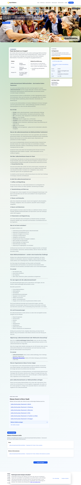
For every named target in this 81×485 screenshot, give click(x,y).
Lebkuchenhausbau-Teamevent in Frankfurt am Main (24, 416)
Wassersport (54, 2)
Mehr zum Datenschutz (35, 482)
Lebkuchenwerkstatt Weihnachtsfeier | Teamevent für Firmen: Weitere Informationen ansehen (29, 453)
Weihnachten (61, 2)
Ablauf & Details (55, 83)
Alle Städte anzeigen (15, 424)
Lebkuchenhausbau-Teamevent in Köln (20, 413)
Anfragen (71, 2)
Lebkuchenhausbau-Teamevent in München (22, 410)
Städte (66, 2)
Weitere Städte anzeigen (17, 422)
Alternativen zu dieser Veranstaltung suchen (60, 65)
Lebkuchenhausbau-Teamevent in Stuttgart (22, 419)
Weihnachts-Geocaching (18, 358)
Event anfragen (6, 22)
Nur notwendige (56, 478)
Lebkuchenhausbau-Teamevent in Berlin (21, 404)
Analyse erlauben (65, 478)
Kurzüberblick (55, 82)
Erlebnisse (42, 2)
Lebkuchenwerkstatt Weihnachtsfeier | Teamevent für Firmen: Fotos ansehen (25, 445)
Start (38, 2)
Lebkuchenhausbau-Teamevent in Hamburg (22, 407)
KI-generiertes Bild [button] (76, 8)
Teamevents (48, 2)
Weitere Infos (54, 84)
